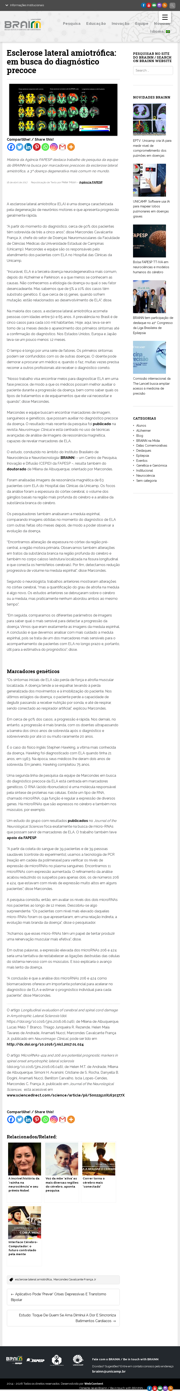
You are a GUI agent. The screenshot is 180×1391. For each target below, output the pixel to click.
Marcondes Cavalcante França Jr (75, 1279)
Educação (96, 23)
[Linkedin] (28, 147)
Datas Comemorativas (151, 445)
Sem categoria (146, 480)
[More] (71, 147)
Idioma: (158, 31)
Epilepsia (142, 455)
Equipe (141, 23)
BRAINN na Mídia (148, 440)
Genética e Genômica (151, 465)
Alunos (141, 425)
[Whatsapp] (45, 147)
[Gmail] (62, 147)
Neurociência (145, 475)
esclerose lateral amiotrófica (33, 1279)
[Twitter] (19, 147)
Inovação (121, 23)
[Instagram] (54, 147)
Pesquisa (72, 23)
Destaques (143, 450)
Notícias (162, 23)
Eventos (142, 460)
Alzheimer (143, 430)
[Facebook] (11, 147)
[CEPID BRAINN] (29, 33)
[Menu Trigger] (165, 17)
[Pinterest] (37, 147)
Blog (139, 435)
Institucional (144, 470)
